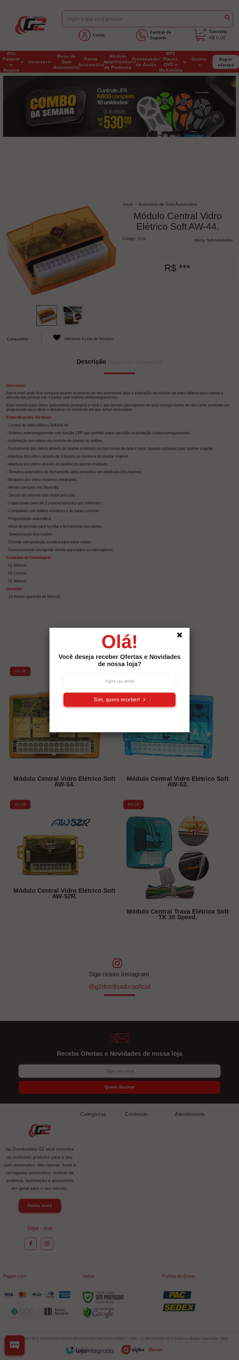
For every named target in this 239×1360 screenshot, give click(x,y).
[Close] (182, 636)
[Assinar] (119, 700)
